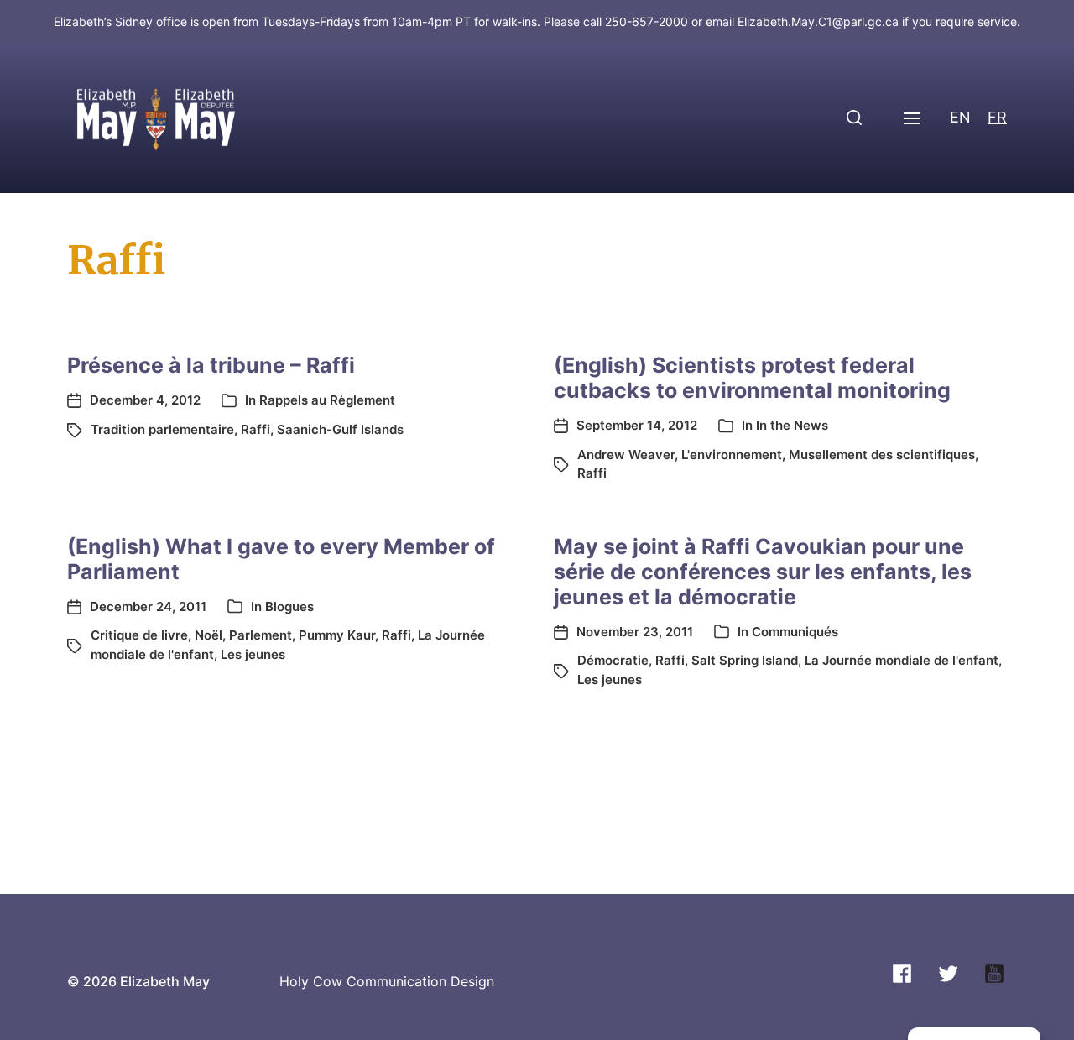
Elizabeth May (165, 981)
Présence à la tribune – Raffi (211, 365)
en (960, 117)
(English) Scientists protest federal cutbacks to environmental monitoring (752, 378)
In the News (792, 425)
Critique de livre (139, 635)
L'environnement (731, 455)
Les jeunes (253, 654)
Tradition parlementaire (162, 429)
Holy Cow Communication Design (386, 981)
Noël (208, 635)
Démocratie (613, 660)
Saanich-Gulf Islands (340, 429)
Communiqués (795, 632)
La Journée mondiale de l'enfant (901, 660)
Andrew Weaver (626, 455)
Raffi (255, 429)
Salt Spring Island (744, 660)
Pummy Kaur (337, 635)
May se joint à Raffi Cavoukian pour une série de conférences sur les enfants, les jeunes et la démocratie (763, 571)
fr (997, 117)
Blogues (289, 606)
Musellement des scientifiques (882, 455)
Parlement (260, 635)
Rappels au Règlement (327, 400)
